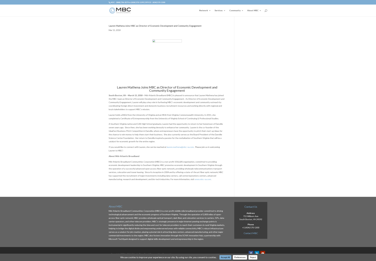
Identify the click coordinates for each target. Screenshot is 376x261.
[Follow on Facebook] (251, 253)
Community (235, 10)
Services (219, 10)
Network (203, 10)
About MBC (252, 10)
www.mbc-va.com (203, 179)
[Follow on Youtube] (262, 253)
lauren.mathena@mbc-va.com (180, 147)
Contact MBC (251, 233)
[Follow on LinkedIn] (257, 253)
